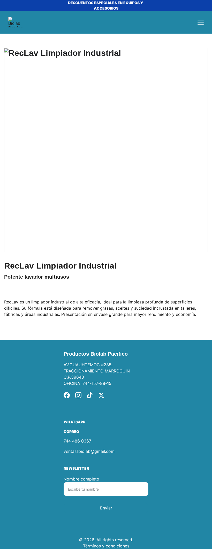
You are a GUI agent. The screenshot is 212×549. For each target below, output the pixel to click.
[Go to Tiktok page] (90, 395)
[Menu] (201, 22)
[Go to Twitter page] (101, 395)
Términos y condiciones (106, 545)
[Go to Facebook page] (67, 395)
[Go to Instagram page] (78, 395)
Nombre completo (81, 479)
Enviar (106, 507)
